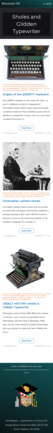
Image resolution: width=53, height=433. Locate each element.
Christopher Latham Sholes (21, 200)
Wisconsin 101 (11, 3)
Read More (26, 128)
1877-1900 (7, 88)
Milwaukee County (22, 193)
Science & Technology (12, 84)
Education (15, 86)
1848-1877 (41, 86)
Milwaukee (28, 84)
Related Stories (29, 86)
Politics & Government (31, 195)
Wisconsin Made (18, 296)
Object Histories (10, 294)
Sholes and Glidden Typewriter (24, 90)
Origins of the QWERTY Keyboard (26, 94)
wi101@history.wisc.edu (29, 366)
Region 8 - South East (35, 297)
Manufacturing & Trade (23, 88)
